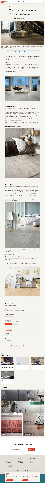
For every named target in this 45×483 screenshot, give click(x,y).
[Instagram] (19, 470)
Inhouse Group (17, 108)
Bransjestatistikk (20, 461)
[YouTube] (27, 470)
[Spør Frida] (29, 2)
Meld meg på (31, 449)
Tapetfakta (31, 462)
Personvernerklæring (9, 465)
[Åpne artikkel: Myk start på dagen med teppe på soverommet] (37, 361)
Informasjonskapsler (9, 466)
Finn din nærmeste (20, 462)
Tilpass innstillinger (18, 480)
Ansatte (7, 461)
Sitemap (7, 467)
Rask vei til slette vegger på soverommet (7, 381)
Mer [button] (24, 1)
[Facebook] (17, 470)
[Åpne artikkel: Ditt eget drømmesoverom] (7, 361)
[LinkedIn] (25, 470)
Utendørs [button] (19, 1)
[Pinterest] (23, 470)
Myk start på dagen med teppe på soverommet (37, 367)
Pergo (9, 71)
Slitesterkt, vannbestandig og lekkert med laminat (19, 73)
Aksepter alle (25, 480)
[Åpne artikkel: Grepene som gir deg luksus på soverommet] (22, 361)
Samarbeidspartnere (9, 462)
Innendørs (6, 6)
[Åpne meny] (43, 2)
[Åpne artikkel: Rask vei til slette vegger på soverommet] (7, 375)
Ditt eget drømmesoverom (7, 367)
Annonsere (7, 463)
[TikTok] (21, 470)
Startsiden (2, 6)
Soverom (16, 6)
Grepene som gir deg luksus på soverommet (22, 367)
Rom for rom (11, 6)
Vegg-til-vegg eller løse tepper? (15, 126)
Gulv (10, 340)
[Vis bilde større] (22, 33)
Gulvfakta (31, 461)
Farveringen (33, 193)
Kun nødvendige (10, 480)
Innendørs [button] (14, 1)
